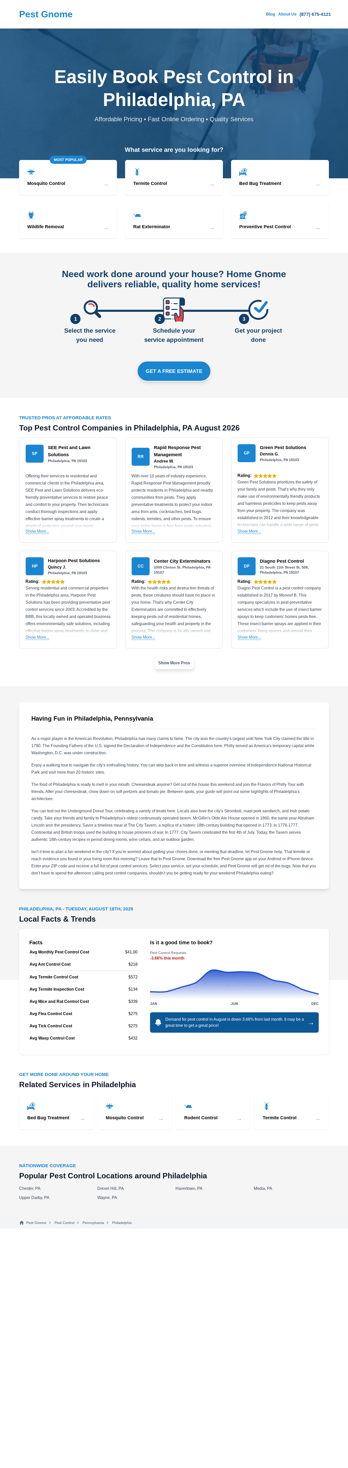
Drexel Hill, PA (110, 1188)
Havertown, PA (189, 1188)
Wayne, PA (107, 1197)
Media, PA (263, 1188)
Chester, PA (30, 1188)
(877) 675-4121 (315, 14)
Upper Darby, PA (34, 1197)
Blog (270, 14)
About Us (287, 14)
